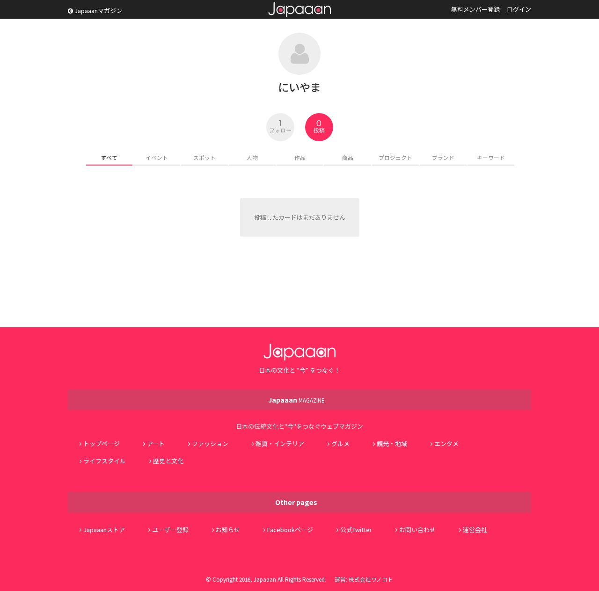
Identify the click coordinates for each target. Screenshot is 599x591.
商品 (347, 157)
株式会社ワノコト (371, 579)
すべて (109, 157)
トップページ (101, 443)
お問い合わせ (417, 529)
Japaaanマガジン (97, 10)
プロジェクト (395, 157)
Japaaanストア (104, 529)
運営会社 (475, 529)
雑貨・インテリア (280, 443)
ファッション (210, 443)
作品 (300, 157)
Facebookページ (290, 529)
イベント (157, 157)
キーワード (491, 157)
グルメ (340, 443)
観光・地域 (392, 443)
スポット (204, 157)
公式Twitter (356, 529)
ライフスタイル (104, 460)
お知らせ (228, 529)
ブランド (443, 157)
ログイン (519, 9)
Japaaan (299, 9)
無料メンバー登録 (475, 9)
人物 (252, 157)
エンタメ (446, 443)
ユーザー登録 (170, 529)
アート (156, 443)
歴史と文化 (168, 460)
